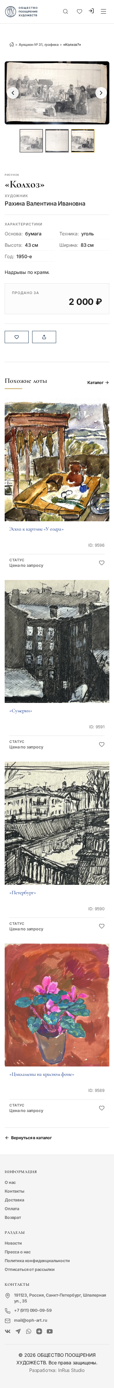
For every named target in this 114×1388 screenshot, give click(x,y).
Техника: (69, 234)
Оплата (12, 1208)
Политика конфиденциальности (37, 1260)
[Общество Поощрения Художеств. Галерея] (8, 1331)
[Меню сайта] (103, 12)
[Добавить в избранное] (102, 563)
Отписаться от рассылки (29, 1269)
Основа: (14, 234)
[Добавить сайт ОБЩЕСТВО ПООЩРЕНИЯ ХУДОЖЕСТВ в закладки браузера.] (79, 11)
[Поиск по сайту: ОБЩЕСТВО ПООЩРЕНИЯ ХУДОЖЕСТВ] (65, 11)
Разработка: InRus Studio (57, 1370)
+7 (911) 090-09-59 (33, 1310)
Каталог (95, 382)
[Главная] (11, 44)
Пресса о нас (18, 1251)
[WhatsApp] (29, 1331)
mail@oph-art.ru (30, 1320)
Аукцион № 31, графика (39, 44)
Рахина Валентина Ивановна (45, 203)
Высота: (14, 245)
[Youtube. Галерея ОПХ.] (50, 1331)
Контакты (14, 1191)
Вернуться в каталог (31, 1137)
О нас (10, 1182)
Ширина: (68, 245)
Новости (13, 1243)
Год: (9, 256)
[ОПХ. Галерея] (18, 1331)
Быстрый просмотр (57, 467)
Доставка (14, 1199)
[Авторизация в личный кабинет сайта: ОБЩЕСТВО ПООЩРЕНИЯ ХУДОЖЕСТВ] (91, 11)
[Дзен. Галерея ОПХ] (39, 1331)
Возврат (13, 1217)
